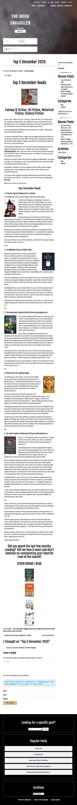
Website (5, 699)
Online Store (37, 2)
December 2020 (40, 629)
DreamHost (45, 800)
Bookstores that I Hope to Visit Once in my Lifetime (66, 87)
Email (5, 695)
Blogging (26, 629)
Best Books (20, 629)
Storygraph (64, 2)
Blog (47, 6)
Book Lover (32, 629)
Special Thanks (55, 800)
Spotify (70, 2)
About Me (60, 6)
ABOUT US (20, 31)
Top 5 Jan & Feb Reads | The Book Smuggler (24, 648)
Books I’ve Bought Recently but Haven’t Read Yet (67, 94)
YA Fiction (19, 631)
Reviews (53, 6)
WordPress (28, 800)
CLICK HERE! (61, 68)
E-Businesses (41, 6)
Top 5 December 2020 (29, 61)
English (9, 49)
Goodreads (57, 2)
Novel (4, 631)
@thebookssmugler (10, 151)
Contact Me (68, 6)
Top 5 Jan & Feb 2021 (49, 635)
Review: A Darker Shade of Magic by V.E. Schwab (17, 635)
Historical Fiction (50, 629)
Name (5, 691)
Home (33, 6)
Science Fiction (11, 631)
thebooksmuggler (29, 71)
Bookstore (44, 2)
